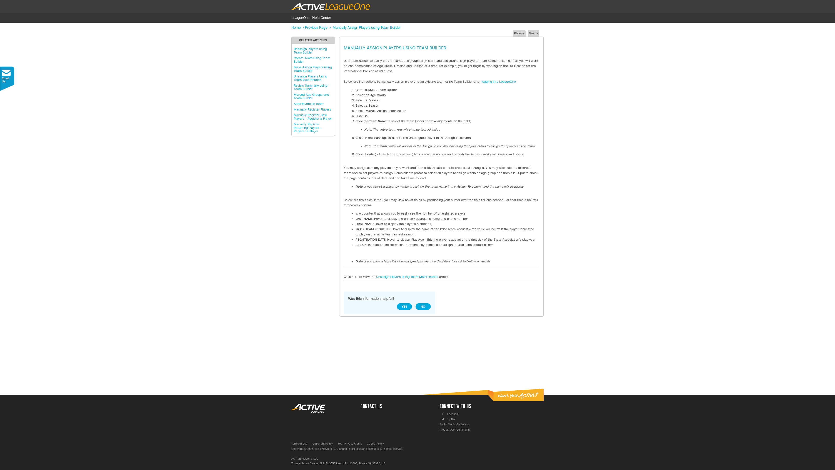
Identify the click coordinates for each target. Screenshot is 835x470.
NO (423, 306)
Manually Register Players (312, 109)
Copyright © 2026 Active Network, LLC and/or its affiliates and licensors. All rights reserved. (347, 448)
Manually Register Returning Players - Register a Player (307, 128)
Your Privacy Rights (350, 443)
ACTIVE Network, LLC (305, 458)
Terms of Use (299, 443)
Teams (533, 33)
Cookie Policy (375, 443)
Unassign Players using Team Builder (310, 50)
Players (519, 33)
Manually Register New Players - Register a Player (313, 116)
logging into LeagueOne (499, 81)
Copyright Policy (322, 443)
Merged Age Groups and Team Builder (311, 96)
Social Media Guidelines (455, 424)
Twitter (448, 419)
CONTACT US (371, 406)
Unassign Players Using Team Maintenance (310, 78)
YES (404, 306)
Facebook (450, 414)
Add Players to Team (308, 104)
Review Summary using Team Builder (310, 87)
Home (296, 27)
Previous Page (316, 27)
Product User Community (455, 429)
